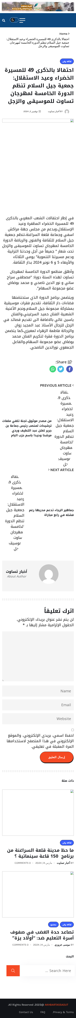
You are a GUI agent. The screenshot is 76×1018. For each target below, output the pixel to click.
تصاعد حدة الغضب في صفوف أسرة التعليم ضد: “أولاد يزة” (42, 935)
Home (62, 33)
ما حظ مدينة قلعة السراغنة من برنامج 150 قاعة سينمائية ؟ (40, 853)
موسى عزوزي (62, 944)
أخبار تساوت (63, 862)
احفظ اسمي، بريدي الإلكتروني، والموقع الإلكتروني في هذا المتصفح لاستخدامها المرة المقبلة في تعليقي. (40, 741)
